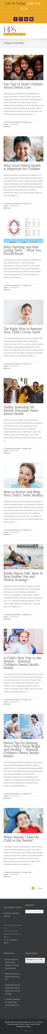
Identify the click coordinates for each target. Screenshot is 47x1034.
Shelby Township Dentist (13, 122)
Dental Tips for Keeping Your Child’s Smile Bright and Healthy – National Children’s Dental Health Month (22, 749)
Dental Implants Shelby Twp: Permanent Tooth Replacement (12, 963)
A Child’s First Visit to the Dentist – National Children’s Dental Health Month (22, 663)
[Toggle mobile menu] (42, 27)
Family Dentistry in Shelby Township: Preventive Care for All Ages (12, 989)
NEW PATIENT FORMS (13, 907)
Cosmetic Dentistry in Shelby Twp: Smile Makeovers (12, 1002)
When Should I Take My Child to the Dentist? (21, 838)
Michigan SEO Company (23, 1026)
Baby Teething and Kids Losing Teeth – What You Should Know (22, 250)
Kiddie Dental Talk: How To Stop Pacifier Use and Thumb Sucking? (23, 576)
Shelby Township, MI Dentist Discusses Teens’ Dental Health (21, 410)
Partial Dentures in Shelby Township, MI (12, 976)
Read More (7, 126)
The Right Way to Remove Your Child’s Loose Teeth (23, 330)
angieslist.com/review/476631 (35, 962)
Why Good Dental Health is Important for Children (22, 167)
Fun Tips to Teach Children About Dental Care (23, 85)
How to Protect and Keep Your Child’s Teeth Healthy (23, 493)
